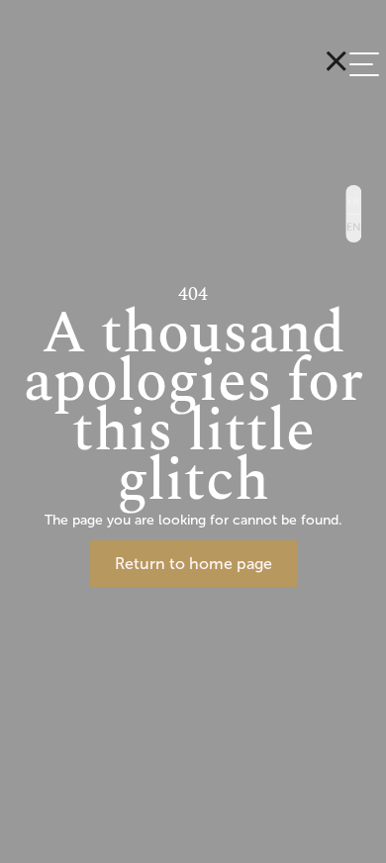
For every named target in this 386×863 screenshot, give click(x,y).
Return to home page (193, 562)
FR (353, 199)
